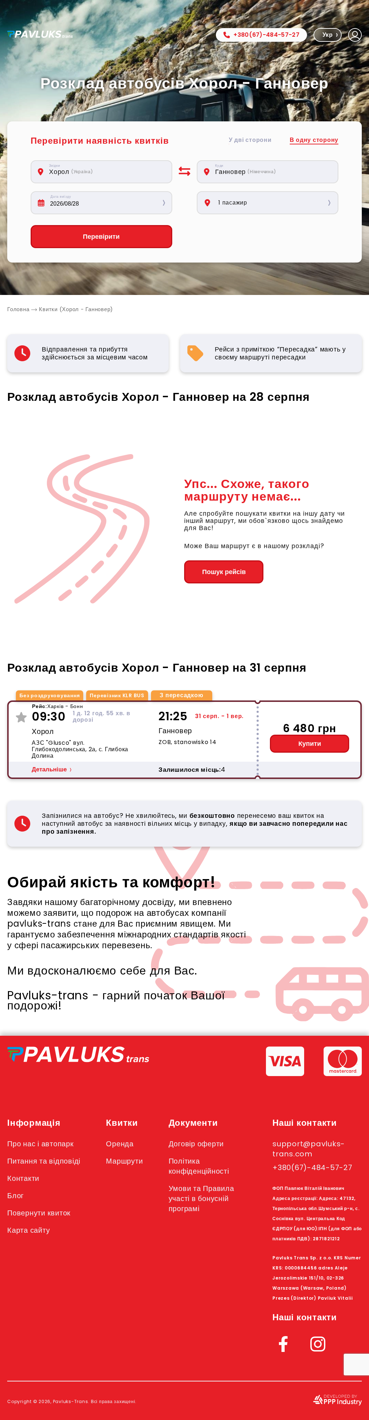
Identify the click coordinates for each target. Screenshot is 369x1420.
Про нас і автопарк (40, 1144)
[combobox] (106, 172)
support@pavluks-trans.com (308, 1149)
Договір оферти (196, 1144)
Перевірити (101, 236)
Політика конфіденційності (199, 1166)
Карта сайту (28, 1230)
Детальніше (49, 769)
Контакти (23, 1178)
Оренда (120, 1144)
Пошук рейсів (224, 571)
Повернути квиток (39, 1213)
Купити (309, 743)
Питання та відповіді (43, 1161)
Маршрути (124, 1161)
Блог (15, 1196)
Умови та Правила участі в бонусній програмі (201, 1198)
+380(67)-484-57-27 (266, 35)
